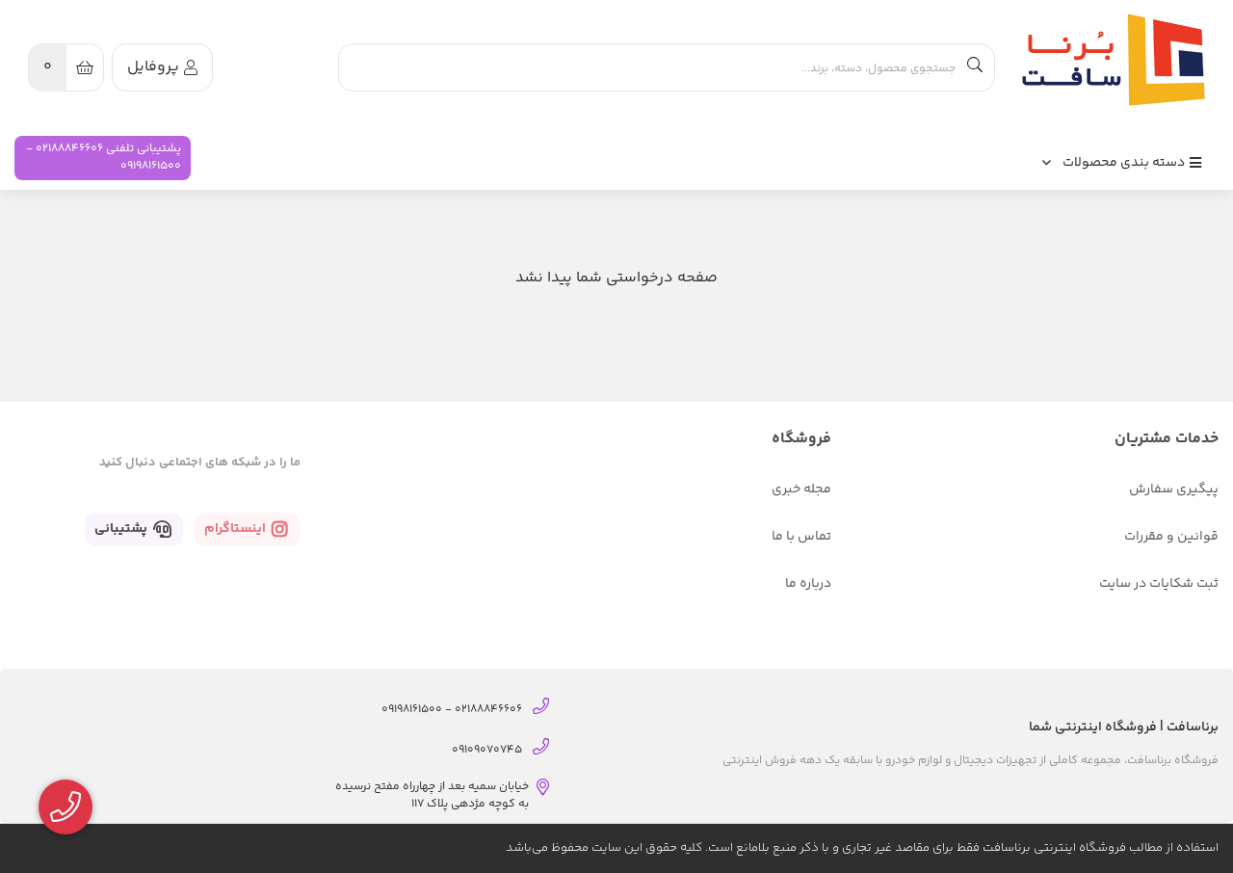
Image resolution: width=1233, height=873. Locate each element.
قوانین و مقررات (1171, 536)
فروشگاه (801, 439)
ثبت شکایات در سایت (1159, 584)
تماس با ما (801, 536)
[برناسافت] (1108, 59)
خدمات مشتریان (1167, 439)
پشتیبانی (122, 529)
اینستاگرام (236, 529)
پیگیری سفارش (1174, 489)
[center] (975, 67)
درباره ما (808, 584)
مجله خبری (801, 489)
